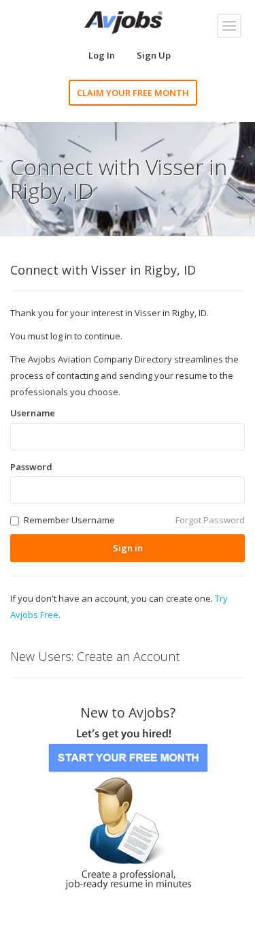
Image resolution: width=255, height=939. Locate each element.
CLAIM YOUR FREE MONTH (133, 93)
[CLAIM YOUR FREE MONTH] (128, 804)
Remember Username (69, 520)
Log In (101, 55)
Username (32, 413)
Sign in (128, 548)
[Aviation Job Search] (123, 21)
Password (31, 467)
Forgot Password (210, 520)
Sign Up (154, 55)
